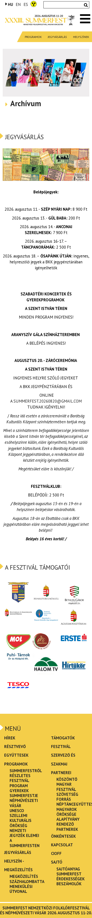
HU (10, 4)
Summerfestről (26, 770)
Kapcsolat (62, 845)
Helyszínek (81, 37)
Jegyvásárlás (57, 37)
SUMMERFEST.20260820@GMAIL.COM (47, 401)
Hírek (9, 738)
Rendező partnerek (67, 826)
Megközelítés (24, 876)
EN (18, 4)
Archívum (25, 103)
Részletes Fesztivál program (20, 780)
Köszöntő (66, 779)
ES (26, 4)
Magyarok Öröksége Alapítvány (67, 814)
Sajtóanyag (68, 869)
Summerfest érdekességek (70, 876)
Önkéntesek (63, 836)
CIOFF (56, 853)
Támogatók (63, 738)
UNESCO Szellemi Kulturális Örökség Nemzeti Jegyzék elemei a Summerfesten (24, 828)
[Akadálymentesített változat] (34, 3)
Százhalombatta (27, 881)
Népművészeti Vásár (24, 803)
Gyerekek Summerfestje (24, 793)
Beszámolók (68, 883)
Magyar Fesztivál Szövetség (67, 789)
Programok (33, 37)
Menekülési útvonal (21, 889)
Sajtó (56, 862)
